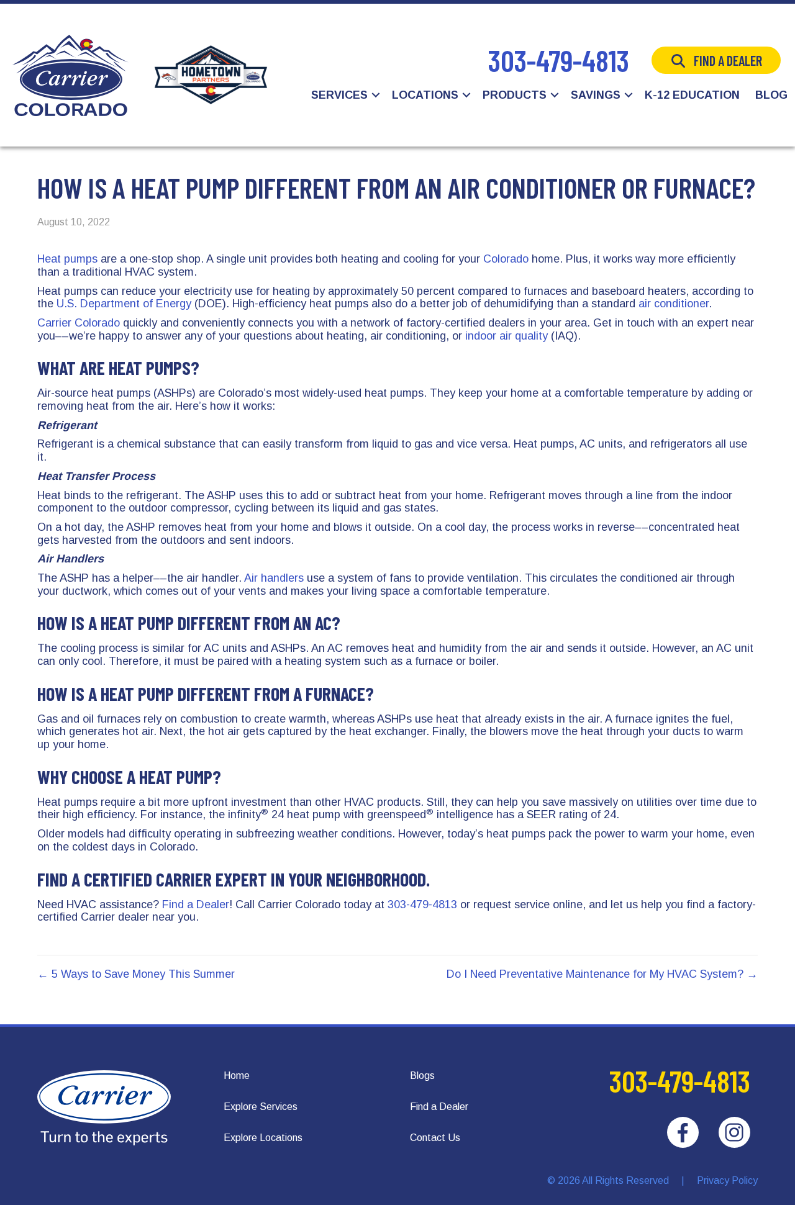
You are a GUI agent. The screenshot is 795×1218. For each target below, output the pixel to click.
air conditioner (673, 303)
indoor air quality (506, 336)
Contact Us (435, 1137)
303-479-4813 (558, 60)
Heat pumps (67, 259)
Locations (425, 95)
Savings (595, 95)
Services (339, 95)
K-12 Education (692, 95)
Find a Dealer (728, 60)
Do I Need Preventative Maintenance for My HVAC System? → (602, 974)
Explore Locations (263, 1137)
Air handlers (274, 578)
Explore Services (261, 1106)
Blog (771, 95)
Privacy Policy (727, 1180)
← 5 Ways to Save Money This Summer (136, 974)
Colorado (506, 259)
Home (237, 1075)
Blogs (422, 1075)
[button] (376, 95)
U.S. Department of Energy (124, 303)
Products (515, 95)
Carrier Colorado (80, 323)
